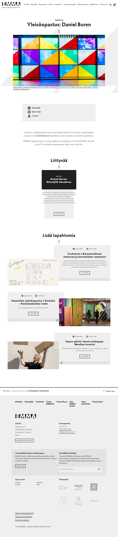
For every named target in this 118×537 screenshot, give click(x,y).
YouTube (17, 484)
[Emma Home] (11, 4)
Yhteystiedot (97, 402)
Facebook (18, 482)
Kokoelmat (58, 4)
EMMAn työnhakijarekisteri (23, 516)
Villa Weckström (83, 4)
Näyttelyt (34, 4)
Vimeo (38, 484)
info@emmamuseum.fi (67, 432)
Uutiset (50, 4)
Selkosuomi (104, 4)
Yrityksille (40, 402)
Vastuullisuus (61, 402)
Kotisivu (14, 391)
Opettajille (29, 402)
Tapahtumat (43, 4)
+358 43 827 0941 (65, 429)
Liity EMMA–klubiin (72, 404)
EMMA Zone (94, 4)
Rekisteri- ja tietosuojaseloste (24, 513)
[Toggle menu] (114, 4)
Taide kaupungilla (70, 4)
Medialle (18, 402)
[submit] (98, 469)
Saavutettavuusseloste (22, 520)
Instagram (39, 482)
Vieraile (26, 4)
